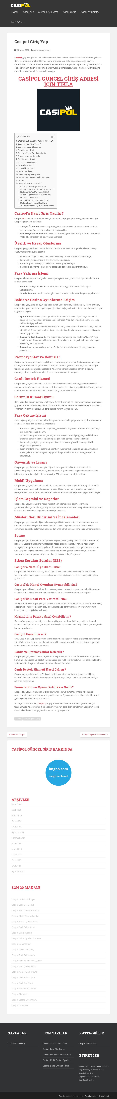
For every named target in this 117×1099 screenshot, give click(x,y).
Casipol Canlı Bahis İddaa (23, 955)
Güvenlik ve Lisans (27, 168)
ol (43, 703)
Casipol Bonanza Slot (21, 944)
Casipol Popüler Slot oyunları (89, 1077)
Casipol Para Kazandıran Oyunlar (27, 960)
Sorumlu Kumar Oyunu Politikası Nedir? (38, 206)
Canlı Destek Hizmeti (26, 159)
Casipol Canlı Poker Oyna (23, 977)
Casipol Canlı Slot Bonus (23, 904)
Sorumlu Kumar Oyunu (27, 162)
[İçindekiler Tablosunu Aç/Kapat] (51, 137)
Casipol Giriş (28, 12)
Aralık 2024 (17, 815)
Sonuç (21, 180)
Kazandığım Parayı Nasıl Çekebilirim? (37, 195)
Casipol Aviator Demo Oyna (24, 971)
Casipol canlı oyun (85, 1070)
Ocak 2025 (16, 810)
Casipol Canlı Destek (89, 12)
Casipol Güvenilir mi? (31, 197)
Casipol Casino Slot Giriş (23, 949)
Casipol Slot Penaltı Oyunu (24, 988)
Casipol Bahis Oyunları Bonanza (26, 938)
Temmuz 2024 (18, 837)
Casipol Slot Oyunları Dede (24, 966)
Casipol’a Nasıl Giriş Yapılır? (29, 144)
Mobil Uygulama (25, 171)
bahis (24, 218)
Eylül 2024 (16, 826)
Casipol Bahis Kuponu (22, 932)
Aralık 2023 (17, 849)
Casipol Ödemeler (20, 1005)
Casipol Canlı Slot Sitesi (22, 983)
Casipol (14, 12)
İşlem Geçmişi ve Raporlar (30, 174)
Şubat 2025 (17, 804)
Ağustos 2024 (18, 832)
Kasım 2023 (17, 854)
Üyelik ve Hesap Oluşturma (29, 147)
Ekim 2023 (16, 860)
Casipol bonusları (102, 1066)
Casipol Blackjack (20, 994)
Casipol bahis (90, 1066)
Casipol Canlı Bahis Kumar (24, 927)
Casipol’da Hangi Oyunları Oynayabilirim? (38, 189)
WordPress (89, 1096)
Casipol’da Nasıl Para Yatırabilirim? (36, 192)
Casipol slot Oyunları (86, 1080)
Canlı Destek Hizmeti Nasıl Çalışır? (35, 203)
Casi (40, 703)
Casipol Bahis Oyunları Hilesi (25, 921)
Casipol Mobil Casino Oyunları (25, 916)
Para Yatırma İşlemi (26, 150)
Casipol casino (98, 1070)
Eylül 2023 (16, 865)
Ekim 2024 (16, 821)
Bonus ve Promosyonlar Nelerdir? (36, 200)
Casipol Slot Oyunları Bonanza (25, 910)
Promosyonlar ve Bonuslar (29, 156)
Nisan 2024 (17, 843)
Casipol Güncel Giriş (16, 1043)
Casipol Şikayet (69, 12)
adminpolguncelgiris (42, 50)
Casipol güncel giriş (32, 718)
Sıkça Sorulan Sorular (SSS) (30, 183)
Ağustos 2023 (18, 871)
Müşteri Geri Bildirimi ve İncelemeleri (34, 177)
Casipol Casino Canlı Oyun (24, 899)
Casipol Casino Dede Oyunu (24, 999)
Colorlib (62, 1096)
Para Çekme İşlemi (26, 165)
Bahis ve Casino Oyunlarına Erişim (32, 153)
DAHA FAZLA (16, 22)
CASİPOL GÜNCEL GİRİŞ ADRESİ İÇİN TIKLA (58, 81)
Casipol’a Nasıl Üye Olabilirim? (34, 186)
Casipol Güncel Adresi (48, 12)
